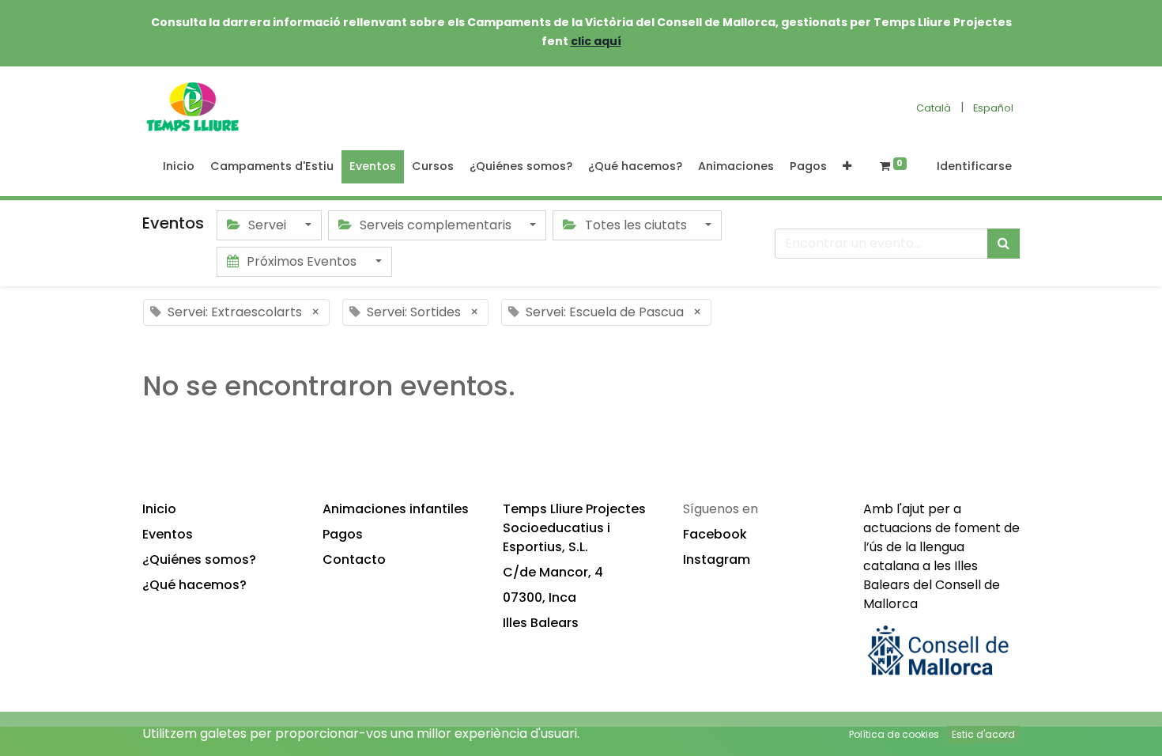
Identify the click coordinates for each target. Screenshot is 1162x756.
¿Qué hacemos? (194, 585)
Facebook (715, 534)
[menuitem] (178, 166)
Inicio (159, 509)
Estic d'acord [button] (983, 734)
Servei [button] (267, 225)
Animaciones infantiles (396, 509)
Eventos (167, 534)
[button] (847, 166)
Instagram (716, 559)
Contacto (354, 559)
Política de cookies (894, 734)
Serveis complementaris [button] (436, 225)
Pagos (343, 534)
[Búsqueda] (1003, 244)
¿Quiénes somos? (199, 559)
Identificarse (974, 166)
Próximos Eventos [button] (301, 261)
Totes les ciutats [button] (636, 225)
